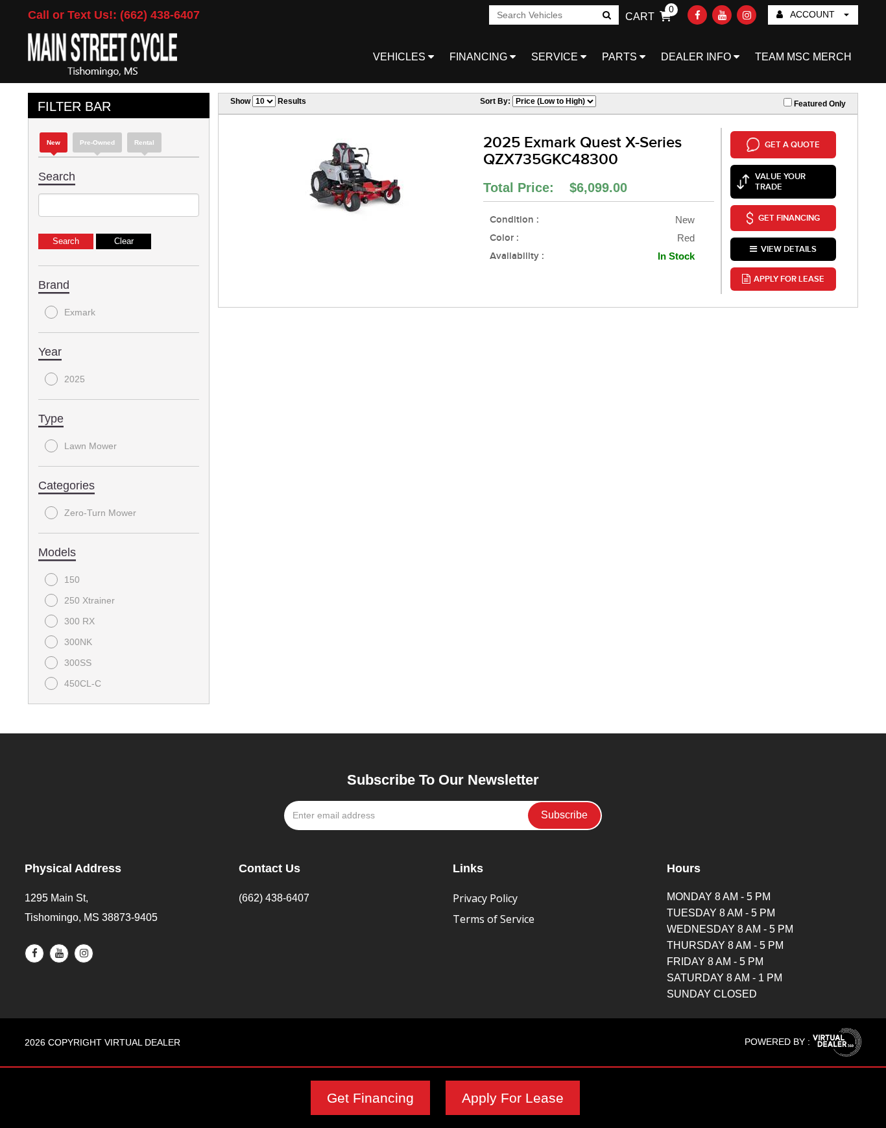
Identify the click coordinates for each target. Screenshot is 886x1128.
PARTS (621, 56)
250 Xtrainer (89, 600)
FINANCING (479, 56)
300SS (77, 662)
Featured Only (819, 103)
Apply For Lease (513, 1097)
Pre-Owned (97, 142)
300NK (78, 642)
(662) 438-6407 (274, 897)
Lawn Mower (90, 446)
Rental (144, 142)
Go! (606, 16)
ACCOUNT (813, 14)
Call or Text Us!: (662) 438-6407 (114, 14)
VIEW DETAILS (789, 249)
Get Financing (370, 1097)
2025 (74, 379)
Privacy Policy (485, 898)
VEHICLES (400, 56)
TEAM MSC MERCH (803, 56)
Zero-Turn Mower (100, 513)
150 (72, 579)
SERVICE (556, 56)
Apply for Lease (789, 279)
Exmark (79, 312)
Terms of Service (493, 919)
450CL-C (82, 683)
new (53, 142)
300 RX (79, 621)
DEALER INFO (697, 56)
